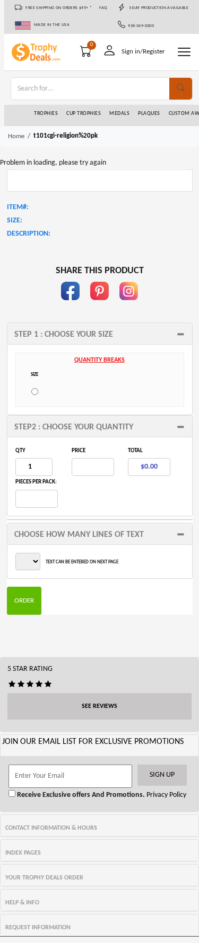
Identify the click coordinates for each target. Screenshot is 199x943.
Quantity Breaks (99, 360)
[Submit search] (180, 89)
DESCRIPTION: (28, 234)
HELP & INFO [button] (22, 903)
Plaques (149, 113)
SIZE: (14, 220)
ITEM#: (18, 207)
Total (135, 451)
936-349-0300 (140, 26)
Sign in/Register (143, 51)
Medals (119, 113)
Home (16, 136)
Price (78, 451)
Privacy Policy (165, 795)
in (129, 305)
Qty (20, 451)
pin (99, 305)
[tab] (99, 333)
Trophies (46, 113)
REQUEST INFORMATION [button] (38, 927)
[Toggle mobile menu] (184, 52)
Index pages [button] (23, 853)
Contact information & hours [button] (51, 828)
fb (70, 305)
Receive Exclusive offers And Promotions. (80, 795)
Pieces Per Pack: (36, 482)
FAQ (103, 8)
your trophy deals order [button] (44, 878)
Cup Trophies (83, 113)
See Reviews (99, 706)
